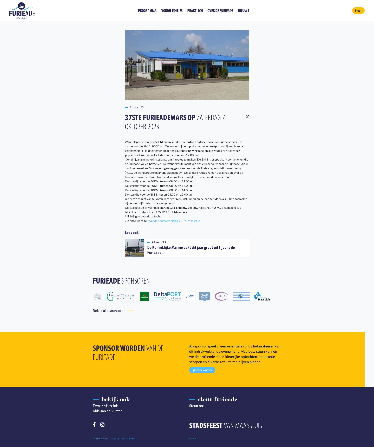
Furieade (22, 10)
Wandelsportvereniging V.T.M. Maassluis (174, 221)
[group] (100, 296)
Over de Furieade (220, 10)
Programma (147, 10)
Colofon (193, 438)
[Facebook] (95, 424)
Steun (358, 10)
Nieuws (243, 10)
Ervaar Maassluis (105, 405)
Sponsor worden (202, 370)
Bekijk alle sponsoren (109, 310)
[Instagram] (103, 424)
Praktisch (195, 10)
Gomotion (130, 438)
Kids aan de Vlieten (107, 410)
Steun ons (196, 405)
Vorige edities (172, 10)
